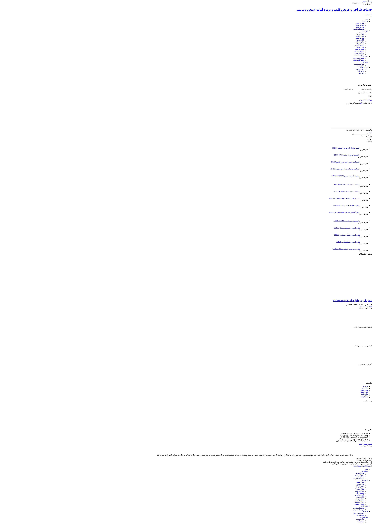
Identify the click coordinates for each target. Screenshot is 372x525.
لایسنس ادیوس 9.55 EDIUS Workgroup (347, 184)
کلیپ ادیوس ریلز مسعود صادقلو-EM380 (347, 228)
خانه (366, 19)
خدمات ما (365, 21)
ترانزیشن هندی (359, 42)
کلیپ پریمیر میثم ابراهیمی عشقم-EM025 (346, 249)
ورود (370, 99)
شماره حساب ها (359, 64)
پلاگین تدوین (360, 40)
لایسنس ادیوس (359, 45)
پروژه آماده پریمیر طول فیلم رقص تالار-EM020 (344, 212)
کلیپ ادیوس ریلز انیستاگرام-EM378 (348, 242)
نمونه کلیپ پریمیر (358, 60)
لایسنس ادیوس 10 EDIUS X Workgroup (347, 155)
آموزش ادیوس (359, 23)
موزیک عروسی (359, 53)
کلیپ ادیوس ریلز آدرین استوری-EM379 (347, 235)
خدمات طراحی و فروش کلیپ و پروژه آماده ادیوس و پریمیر (334, 9)
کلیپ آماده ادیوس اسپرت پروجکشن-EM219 (345, 162)
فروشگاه (365, 30)
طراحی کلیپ (360, 27)
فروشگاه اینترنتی (358, 29)
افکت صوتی (360, 47)
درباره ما (361, 73)
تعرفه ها (365, 62)
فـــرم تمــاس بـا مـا (365, 444)
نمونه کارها (364, 56)
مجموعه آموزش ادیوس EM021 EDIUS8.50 (346, 176)
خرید (370, 132)
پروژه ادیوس (360, 32)
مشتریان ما (360, 65)
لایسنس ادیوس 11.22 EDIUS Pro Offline (347, 221)
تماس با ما (361, 71)
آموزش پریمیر (359, 25)
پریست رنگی (360, 43)
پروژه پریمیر (360, 34)
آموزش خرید (364, 67)
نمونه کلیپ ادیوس (358, 58)
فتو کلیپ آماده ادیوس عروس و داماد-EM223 (345, 169)
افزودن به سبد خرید (365, 306)
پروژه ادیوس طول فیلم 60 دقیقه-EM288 (346, 205)
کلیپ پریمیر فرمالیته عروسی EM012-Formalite (344, 198)
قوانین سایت (360, 69)
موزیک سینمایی (359, 51)
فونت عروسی (359, 49)
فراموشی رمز (364, 99)
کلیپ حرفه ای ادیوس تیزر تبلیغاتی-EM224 (346, 148)
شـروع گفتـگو (367, 466)
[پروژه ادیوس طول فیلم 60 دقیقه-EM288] (335, 296)
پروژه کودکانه (360, 36)
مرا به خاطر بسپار (364, 93)
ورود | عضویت (367, 1)
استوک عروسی (359, 54)
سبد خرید (368, 14)
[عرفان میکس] (363, 80)
